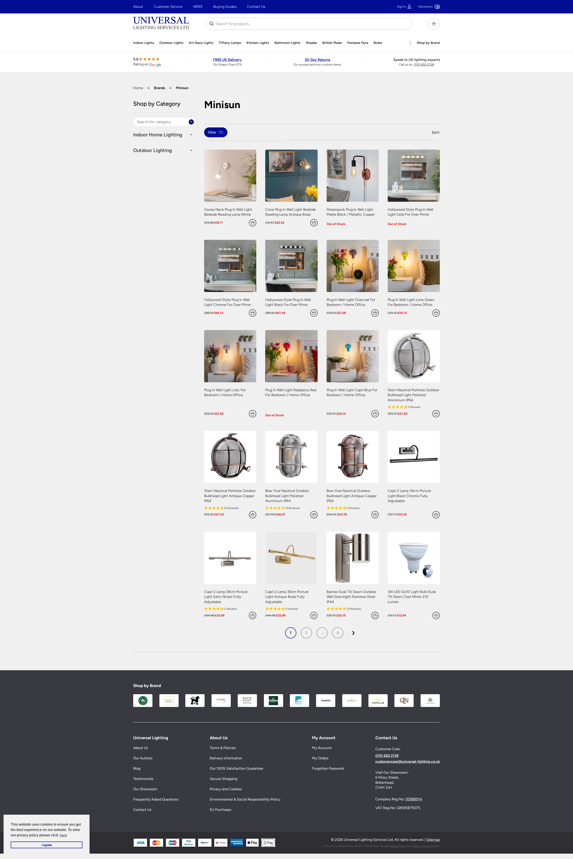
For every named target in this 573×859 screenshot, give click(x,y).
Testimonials (143, 779)
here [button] (63, 835)
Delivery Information (226, 758)
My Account (322, 748)
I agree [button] (47, 845)
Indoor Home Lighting (157, 134)
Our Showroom (145, 789)
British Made (332, 43)
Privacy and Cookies (226, 789)
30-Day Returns (317, 60)
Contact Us (256, 6)
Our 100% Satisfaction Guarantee (236, 768)
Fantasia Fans (357, 43)
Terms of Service (422, 846)
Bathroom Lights (287, 43)
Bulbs (378, 43)
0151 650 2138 (424, 65)
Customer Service (168, 6)
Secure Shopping (223, 779)
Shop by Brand (428, 43)
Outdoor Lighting (152, 150)
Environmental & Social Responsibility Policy (245, 799)
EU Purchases (220, 809)
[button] (414, 407)
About (138, 6)
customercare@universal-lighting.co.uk (407, 761)
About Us (140, 748)
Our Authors (142, 758)
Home (138, 88)
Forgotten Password (328, 768)
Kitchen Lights (257, 43)
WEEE (198, 6)
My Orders (320, 758)
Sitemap (433, 840)
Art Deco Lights (201, 43)
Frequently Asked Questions (155, 799)
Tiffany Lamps (230, 43)
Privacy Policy (398, 846)
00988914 (413, 799)
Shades (311, 43)
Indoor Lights (143, 43)
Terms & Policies (223, 748)
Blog (136, 768)
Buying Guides (224, 6)
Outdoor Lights (171, 43)
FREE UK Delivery (227, 60)
